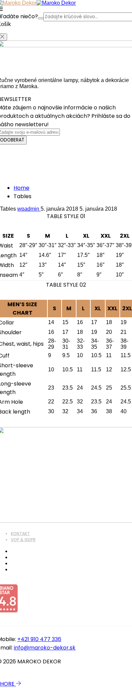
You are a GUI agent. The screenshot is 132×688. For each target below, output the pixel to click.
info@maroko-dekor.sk (44, 648)
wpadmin (29, 209)
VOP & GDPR (23, 540)
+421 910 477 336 (39, 639)
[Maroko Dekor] (56, 3)
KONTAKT (20, 533)
